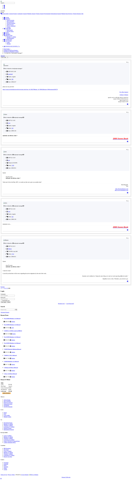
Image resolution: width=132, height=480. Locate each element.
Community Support (22, 13)
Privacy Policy (11, 474)
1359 (13, 165)
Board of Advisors (8, 402)
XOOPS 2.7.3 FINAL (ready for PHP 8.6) (13, 330)
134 (128, 200)
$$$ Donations (7, 448)
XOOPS (7, 19)
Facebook (6, 462)
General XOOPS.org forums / (11, 50)
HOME (7, 17)
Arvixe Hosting (24, 474)
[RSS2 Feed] (33, 474)
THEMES (7, 34)
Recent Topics (10, 31)
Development (47, 13)
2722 (13, 254)
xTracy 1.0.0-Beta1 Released (10, 373)
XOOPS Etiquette (8, 406)
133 (128, 149)
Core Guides (7, 415)
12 (5, 288)
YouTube (6, 466)
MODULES (8, 35)
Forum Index (5, 13)
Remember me (5, 300)
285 (12, 79)
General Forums (13, 13)
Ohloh (5, 468)
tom (9, 160)
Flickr (5, 465)
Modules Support (31, 13)
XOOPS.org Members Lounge (11, 51)
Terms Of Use (10, 24)
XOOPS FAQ (8, 39)
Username (3, 294)
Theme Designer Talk (78, 13)
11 (4, 288)
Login (8, 42)
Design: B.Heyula (66, 477)
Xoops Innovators (8, 404)
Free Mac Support (123, 92)
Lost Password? (70, 303)
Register (9, 43)
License (8, 27)
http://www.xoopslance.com (121, 190)
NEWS (7, 32)
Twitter (5, 469)
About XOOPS (10, 20)
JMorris (10, 248)
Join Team (6, 449)
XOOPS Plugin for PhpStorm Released (12, 349)
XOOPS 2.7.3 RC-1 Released (10, 355)
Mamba (13, 321)
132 (128, 112)
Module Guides (7, 416)
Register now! (61, 303)
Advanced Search (5, 312)
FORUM (7, 28)
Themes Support (40, 13)
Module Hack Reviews (67, 13)
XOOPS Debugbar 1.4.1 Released (11, 361)
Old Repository (10, 38)
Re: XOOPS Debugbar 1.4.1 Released (12, 318)
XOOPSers (6, 405)
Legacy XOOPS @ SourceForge (12, 441)
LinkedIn (6, 464)
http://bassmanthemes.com (121, 188)
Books (5, 412)
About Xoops (7, 400)
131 (128, 62)
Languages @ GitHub (9, 427)
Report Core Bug (8, 456)
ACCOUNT (8, 41)
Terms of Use (4, 474)
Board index (7, 49)
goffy (12, 327)
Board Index (10, 30)
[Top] (127, 104)
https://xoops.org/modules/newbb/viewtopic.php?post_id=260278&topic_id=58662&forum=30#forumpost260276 (30, 89)
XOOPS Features (11, 23)
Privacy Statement (11, 26)
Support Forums (7, 428)
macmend (10, 74)
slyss (9, 123)
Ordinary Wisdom (124, 94)
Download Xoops (8, 422)
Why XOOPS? (10, 21)
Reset (8, 302)
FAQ (5, 414)
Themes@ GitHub (8, 425)
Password (3, 297)
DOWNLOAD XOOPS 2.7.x (12, 46)
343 (12, 128)
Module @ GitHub (11, 37)
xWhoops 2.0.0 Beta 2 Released (11, 367)
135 (128, 238)
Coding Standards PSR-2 (10, 442)
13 (7, 288)
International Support (56, 13)
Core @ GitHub (7, 435)
